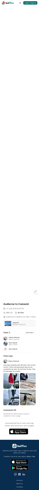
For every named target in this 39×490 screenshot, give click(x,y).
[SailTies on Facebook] (19, 474)
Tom (33, 456)
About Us (19, 483)
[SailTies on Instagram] (15, 474)
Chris (28, 456)
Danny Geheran (13, 361)
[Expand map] (35, 291)
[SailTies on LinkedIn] (23, 474)
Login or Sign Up (30, 3)
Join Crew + (29, 332)
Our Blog (20, 487)
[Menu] (20, 3)
